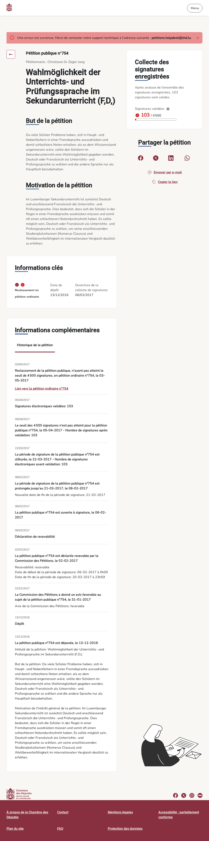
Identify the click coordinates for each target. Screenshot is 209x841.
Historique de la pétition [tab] (35, 345)
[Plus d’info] (168, 108)
